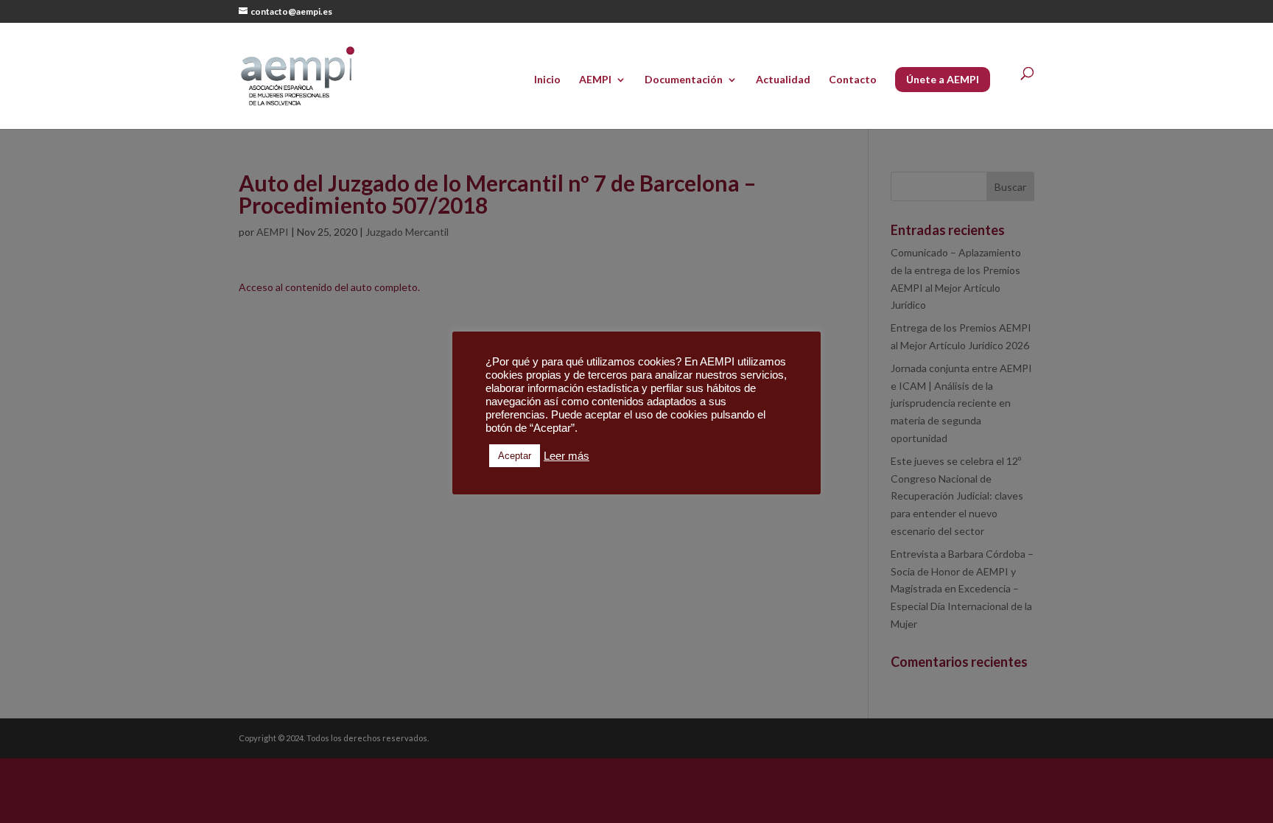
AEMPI (595, 79)
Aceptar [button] (514, 455)
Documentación (684, 79)
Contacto (853, 79)
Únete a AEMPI (942, 79)
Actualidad (783, 79)
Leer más (566, 456)
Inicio (547, 79)
